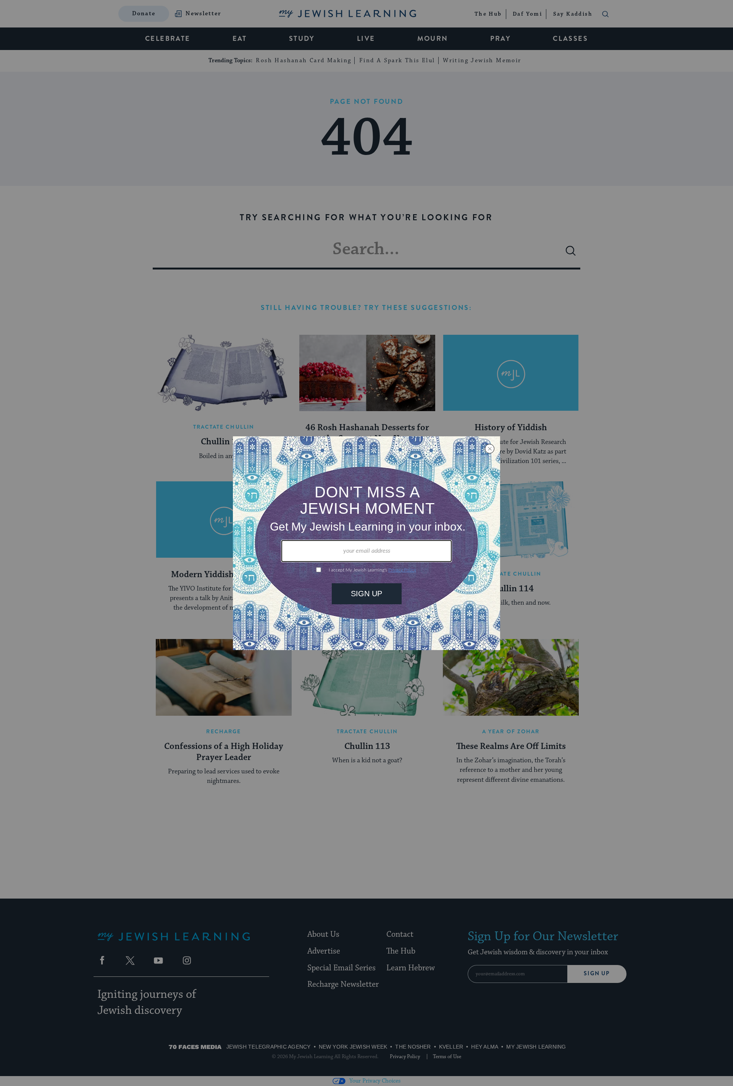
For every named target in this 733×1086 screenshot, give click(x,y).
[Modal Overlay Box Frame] (366, 543)
